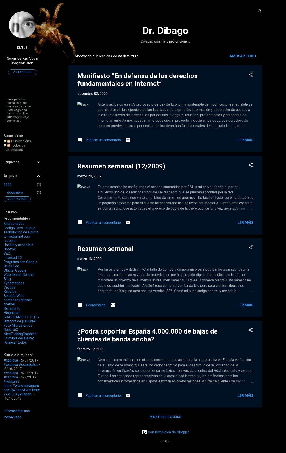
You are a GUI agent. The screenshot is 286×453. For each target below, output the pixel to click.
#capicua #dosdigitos (21, 364)
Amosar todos (16, 342)
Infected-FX (13, 258)
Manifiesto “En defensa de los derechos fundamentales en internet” (137, 79)
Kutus (22, 48)
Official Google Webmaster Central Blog (19, 274)
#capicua (11, 360)
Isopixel (10, 241)
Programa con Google (20, 262)
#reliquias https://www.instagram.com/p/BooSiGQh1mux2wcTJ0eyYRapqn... (22, 387)
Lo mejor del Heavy (19, 338)
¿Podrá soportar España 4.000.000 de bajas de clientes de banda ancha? (147, 335)
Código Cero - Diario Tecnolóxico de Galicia (21, 230)
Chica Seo (11, 266)
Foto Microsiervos (18, 325)
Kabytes (10, 291)
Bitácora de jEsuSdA (19, 321)
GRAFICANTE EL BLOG (21, 317)
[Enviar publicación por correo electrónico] (128, 141)
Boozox (10, 249)
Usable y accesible (18, 245)
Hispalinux (12, 313)
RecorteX (11, 330)
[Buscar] (259, 12)
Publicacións (20, 141)
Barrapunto (12, 308)
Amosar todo (243, 56)
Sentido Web (14, 296)
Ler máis (245, 140)
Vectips (10, 287)
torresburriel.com (17, 236)
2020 (8, 185)
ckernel (9, 304)
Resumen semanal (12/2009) (121, 166)
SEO (7, 253)
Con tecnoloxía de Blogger (168, 432)
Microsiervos (14, 224)
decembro (15, 192)
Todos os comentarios (15, 147)
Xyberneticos (14, 283)
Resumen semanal (105, 249)
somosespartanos (18, 300)
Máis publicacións (165, 417)
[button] (250, 75)
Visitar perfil (22, 72)
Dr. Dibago (165, 30)
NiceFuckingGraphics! (21, 334)
